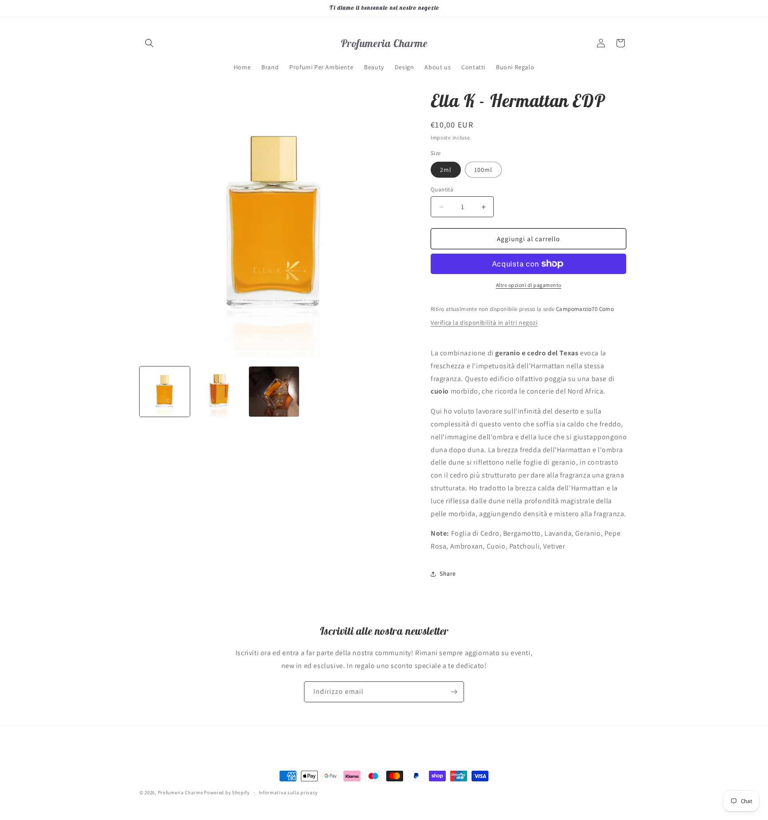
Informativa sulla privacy (288, 792)
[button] (149, 43)
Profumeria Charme (180, 792)
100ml (483, 170)
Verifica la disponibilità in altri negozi (484, 322)
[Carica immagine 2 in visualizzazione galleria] (219, 391)
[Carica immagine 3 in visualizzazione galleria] (274, 391)
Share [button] (448, 573)
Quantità (442, 189)
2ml (446, 170)
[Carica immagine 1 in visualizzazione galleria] (165, 391)
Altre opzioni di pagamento (528, 285)
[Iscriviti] (454, 691)
